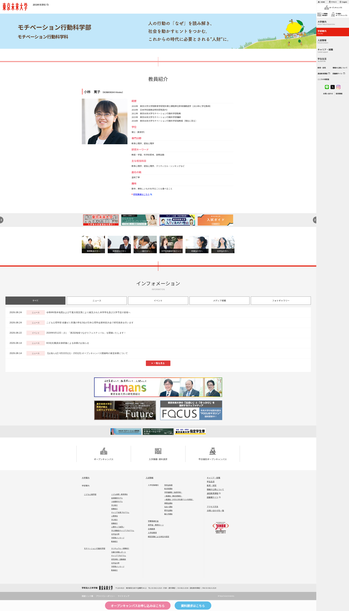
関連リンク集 (87, 596)
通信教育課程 (39, 4)
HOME (323, 2)
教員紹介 (114, 541)
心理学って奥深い (117, 527)
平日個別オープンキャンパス (212, 459)
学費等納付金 (153, 521)
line (327, 87)
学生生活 (210, 481)
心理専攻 (114, 516)
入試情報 (149, 477)
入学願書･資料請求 (158, 459)
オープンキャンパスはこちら (138, 605)
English (344, 2)
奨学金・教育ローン (156, 525)
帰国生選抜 (168, 503)
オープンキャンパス (103, 459)
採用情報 (339, 93)
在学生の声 (115, 534)
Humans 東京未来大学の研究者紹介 (158, 387)
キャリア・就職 (213, 477)
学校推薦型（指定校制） (173, 492)
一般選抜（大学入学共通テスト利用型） (179, 499)
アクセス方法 (212, 506)
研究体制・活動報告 (118, 559)
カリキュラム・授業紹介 (120, 548)
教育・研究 (211, 485)
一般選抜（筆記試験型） (173, 496)
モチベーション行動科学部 (94, 548)
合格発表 (151, 529)
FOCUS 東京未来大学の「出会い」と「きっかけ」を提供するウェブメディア (190, 410)
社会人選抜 (168, 506)
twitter (333, 87)
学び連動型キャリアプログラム (122, 530)
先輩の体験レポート (118, 552)
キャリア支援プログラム (120, 512)
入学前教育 (152, 532)
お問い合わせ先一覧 (215, 510)
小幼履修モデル (117, 501)
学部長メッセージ (117, 537)
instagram (338, 87)
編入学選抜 (168, 514)
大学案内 (85, 477)
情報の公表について (215, 489)
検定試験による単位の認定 (158, 536)
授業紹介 (114, 508)
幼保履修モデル (117, 498)
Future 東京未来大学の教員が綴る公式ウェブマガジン (125, 410)
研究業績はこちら (141, 194)
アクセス (334, 2)
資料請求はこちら (193, 605)
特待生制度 (168, 485)
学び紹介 (114, 505)
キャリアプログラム (118, 555)
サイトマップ (123, 596)
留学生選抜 (168, 510)
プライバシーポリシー (105, 596)
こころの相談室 (323, 79)
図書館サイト (212, 497)
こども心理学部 (90, 494)
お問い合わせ (328, 93)
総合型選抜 (168, 488)
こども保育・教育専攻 (119, 494)
